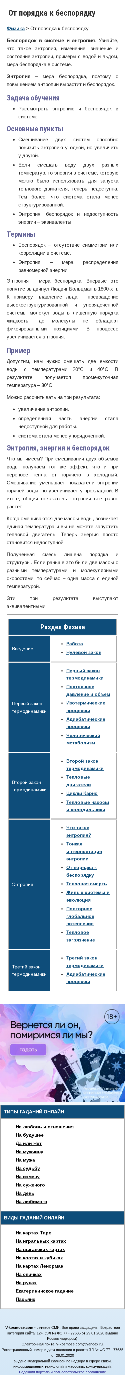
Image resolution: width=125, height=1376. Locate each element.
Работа (74, 643)
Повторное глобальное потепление (80, 916)
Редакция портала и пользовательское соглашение (62, 1372)
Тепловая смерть (86, 883)
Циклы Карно (82, 793)
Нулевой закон (83, 652)
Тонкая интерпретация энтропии (84, 851)
